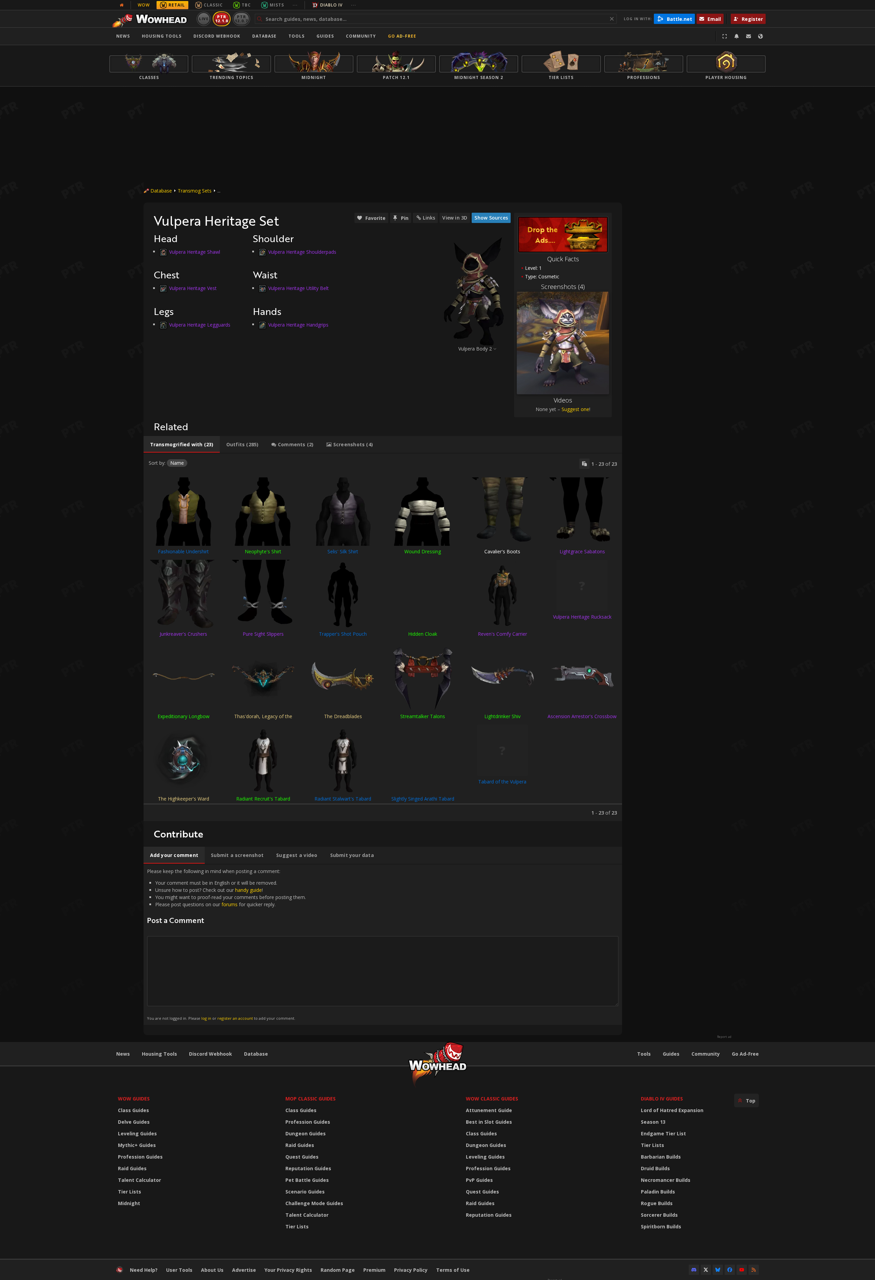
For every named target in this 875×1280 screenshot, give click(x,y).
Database (264, 36)
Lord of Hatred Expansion (672, 1110)
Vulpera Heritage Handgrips (298, 324)
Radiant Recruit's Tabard (263, 798)
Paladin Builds (658, 1191)
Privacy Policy (411, 1270)
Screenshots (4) (563, 286)
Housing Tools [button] (161, 36)
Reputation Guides (308, 1168)
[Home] (151, 18)
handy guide (248, 890)
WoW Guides (134, 1098)
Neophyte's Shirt (263, 551)
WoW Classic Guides (492, 1098)
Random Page (338, 1270)
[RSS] (754, 1270)
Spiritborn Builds (661, 1226)
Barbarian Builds (661, 1156)
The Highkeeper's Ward (183, 798)
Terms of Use (453, 1270)
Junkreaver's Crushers (183, 634)
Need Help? (144, 1270)
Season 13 (653, 1122)
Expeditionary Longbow (184, 716)
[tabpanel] (383, 637)
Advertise (244, 1270)
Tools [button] (296, 36)
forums (229, 904)
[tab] (182, 444)
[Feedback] (748, 36)
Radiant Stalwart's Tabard (342, 798)
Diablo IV (331, 5)
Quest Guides (302, 1156)
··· (295, 5)
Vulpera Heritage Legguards (199, 324)
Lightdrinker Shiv (502, 716)
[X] (706, 1270)
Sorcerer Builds (659, 1215)
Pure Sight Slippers (263, 634)
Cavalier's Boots (502, 551)
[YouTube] (742, 1270)
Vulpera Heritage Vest (193, 288)
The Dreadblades (343, 716)
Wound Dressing (422, 551)
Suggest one (575, 409)
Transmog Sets (195, 190)
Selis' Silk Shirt (342, 551)
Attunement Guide (489, 1110)
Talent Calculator (139, 1180)
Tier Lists (129, 1191)
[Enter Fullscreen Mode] (724, 36)
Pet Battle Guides (307, 1180)
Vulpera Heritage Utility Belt (298, 288)
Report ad (724, 1037)
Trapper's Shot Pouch (343, 634)
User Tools (179, 1270)
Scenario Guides (305, 1191)
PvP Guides (479, 1180)
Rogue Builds (657, 1203)
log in (206, 1018)
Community (361, 36)
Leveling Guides (137, 1133)
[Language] (760, 36)
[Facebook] (730, 1270)
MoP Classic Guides (310, 1098)
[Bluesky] (718, 1270)
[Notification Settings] (736, 36)
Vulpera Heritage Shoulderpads (302, 251)
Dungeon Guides (305, 1133)
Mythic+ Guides (137, 1145)
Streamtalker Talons (422, 716)
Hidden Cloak (422, 634)
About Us (212, 1270)
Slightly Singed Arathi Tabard (422, 798)
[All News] (121, 5)
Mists (277, 5)
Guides (325, 36)
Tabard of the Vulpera (502, 781)
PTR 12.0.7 (241, 18)
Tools (644, 1054)
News (123, 36)
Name (177, 463)
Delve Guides (134, 1122)
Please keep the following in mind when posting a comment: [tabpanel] (226, 944)
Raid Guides (132, 1168)
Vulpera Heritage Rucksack (582, 616)
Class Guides (133, 1110)
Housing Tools (159, 1054)
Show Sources (491, 217)
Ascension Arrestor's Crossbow (582, 716)
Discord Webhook (216, 36)
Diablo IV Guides (662, 1098)
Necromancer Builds (665, 1180)
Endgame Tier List (663, 1133)
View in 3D (454, 217)
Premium (374, 1270)
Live (204, 18)
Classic (213, 5)
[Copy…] (584, 464)
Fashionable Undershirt (183, 551)
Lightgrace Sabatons (582, 551)
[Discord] (694, 1270)
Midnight (129, 1203)
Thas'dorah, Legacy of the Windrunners (263, 719)
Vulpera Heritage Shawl (194, 251)
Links (429, 217)
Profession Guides (140, 1156)
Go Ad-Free (402, 36)
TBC (246, 5)
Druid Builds (655, 1168)
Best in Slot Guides (489, 1122)
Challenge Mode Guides (314, 1203)
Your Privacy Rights (288, 1270)
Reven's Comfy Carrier (502, 634)
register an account (235, 1018)
